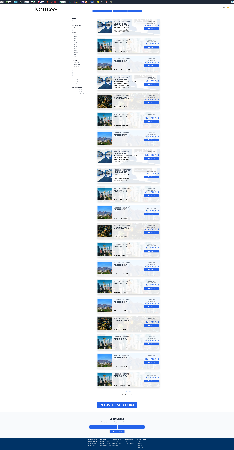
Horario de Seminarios (134, 11)
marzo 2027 (76, 75)
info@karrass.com (131, 427)
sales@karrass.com (103, 427)
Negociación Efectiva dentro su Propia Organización (81, 94)
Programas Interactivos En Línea (102, 11)
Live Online (76, 27)
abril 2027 (76, 77)
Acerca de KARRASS (105, 7)
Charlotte (75, 44)
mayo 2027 (76, 79)
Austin (75, 38)
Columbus (76, 52)
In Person (76, 29)
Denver (75, 56)
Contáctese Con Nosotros (128, 7)
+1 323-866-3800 (117, 431)
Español (76, 23)
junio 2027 (76, 81)
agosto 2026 (76, 62)
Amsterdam (76, 34)
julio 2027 (76, 83)
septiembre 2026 (77, 64)
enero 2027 (76, 72)
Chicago (75, 46)
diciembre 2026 (77, 70)
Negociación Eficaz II (78, 91)
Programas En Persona (120, 11)
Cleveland (76, 50)
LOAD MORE (128, 391)
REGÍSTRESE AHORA (117, 405)
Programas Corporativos (116, 7)
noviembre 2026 (77, 68)
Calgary (75, 42)
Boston (75, 40)
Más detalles (151, 28)
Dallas (75, 54)
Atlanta (75, 36)
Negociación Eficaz (78, 89)
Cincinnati (76, 48)
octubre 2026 (76, 66)
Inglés (75, 20)
